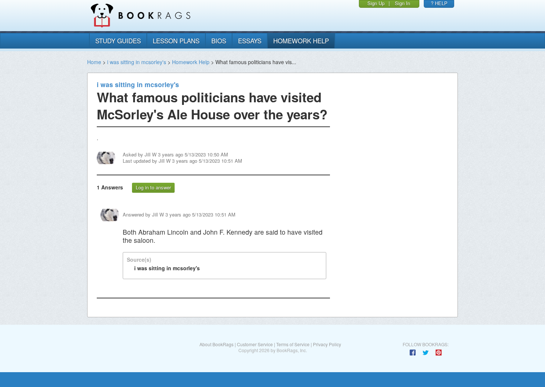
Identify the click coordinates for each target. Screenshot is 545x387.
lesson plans (176, 40)
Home (94, 62)
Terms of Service (293, 344)
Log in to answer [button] (153, 187)
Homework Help (190, 62)
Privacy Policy (327, 344)
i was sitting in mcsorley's (136, 62)
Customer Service (255, 344)
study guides (118, 40)
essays (249, 40)
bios (218, 40)
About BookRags (216, 344)
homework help (301, 40)
